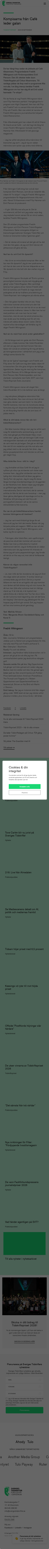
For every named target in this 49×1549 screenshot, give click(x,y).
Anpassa (24, 792)
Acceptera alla (24, 787)
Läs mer (25, 780)
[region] (24, 774)
